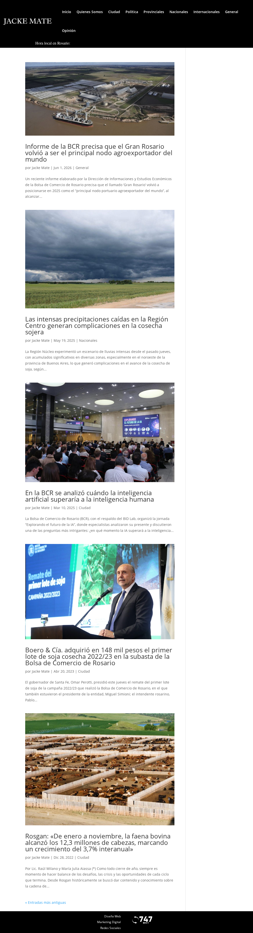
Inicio (66, 11)
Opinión (69, 30)
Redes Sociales (110, 928)
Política (132, 11)
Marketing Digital (109, 922)
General (231, 11)
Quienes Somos (90, 11)
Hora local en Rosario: (52, 43)
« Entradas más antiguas (45, 902)
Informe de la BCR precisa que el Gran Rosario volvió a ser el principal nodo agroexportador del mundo (98, 153)
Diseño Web (112, 916)
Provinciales (154, 11)
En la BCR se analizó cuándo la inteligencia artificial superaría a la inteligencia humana (89, 496)
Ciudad (114, 11)
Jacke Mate (41, 167)
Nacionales (178, 11)
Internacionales (206, 11)
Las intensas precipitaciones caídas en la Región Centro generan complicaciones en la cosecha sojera (96, 325)
